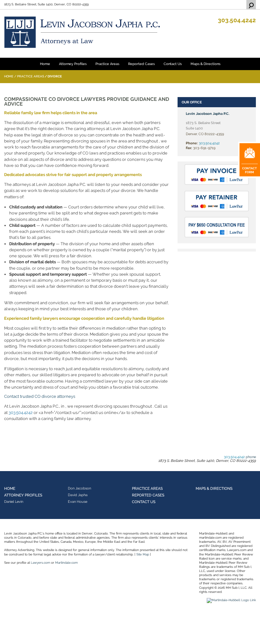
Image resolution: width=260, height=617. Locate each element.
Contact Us (173, 64)
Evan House (77, 501)
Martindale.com (66, 562)
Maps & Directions (205, 64)
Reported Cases (141, 64)
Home (45, 64)
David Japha (78, 495)
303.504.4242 (237, 20)
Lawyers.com (40, 562)
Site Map (142, 554)
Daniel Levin (13, 501)
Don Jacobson (79, 488)
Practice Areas (107, 64)
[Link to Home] (83, 32)
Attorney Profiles (73, 64)
